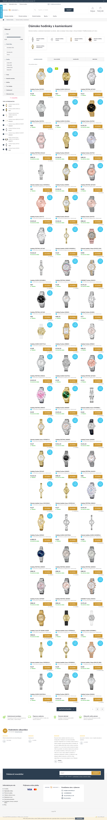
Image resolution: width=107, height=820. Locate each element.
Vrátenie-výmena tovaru (9, 795)
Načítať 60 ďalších (65, 709)
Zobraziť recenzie (18, 732)
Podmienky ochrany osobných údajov (11, 802)
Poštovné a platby (23, 4)
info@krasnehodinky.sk (69, 790)
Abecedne (94, 59)
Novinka (9, 52)
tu (73, 818)
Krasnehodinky (67, 798)
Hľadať (69, 10)
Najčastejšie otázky (13, 4)
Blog (5, 804)
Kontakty (4, 4)
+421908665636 (67, 793)
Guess (9, 70)
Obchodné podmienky (9, 799)
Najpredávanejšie (38, 59)
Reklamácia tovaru (8, 797)
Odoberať (96, 773)
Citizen (9, 65)
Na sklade (10, 47)
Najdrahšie (76, 59)
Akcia (8, 50)
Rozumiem (79, 818)
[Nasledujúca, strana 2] (97, 709)
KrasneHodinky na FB (69, 795)
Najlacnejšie (57, 59)
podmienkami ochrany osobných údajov (82, 776)
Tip (8, 54)
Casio (9, 63)
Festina (9, 67)
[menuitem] (10, 16)
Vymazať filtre (14, 97)
